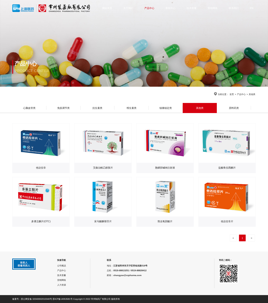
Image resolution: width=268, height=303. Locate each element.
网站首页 (107, 8)
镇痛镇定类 (165, 108)
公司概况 (61, 265)
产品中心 (149, 8)
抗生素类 (97, 108)
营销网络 (213, 8)
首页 (232, 94)
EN (251, 8)
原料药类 (234, 108)
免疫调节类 (63, 108)
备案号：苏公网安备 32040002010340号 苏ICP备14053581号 (42, 299)
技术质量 (192, 8)
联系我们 (234, 8)
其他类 (252, 94)
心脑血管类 (29, 108)
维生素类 (131, 108)
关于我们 (128, 8)
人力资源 (61, 285)
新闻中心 (170, 8)
